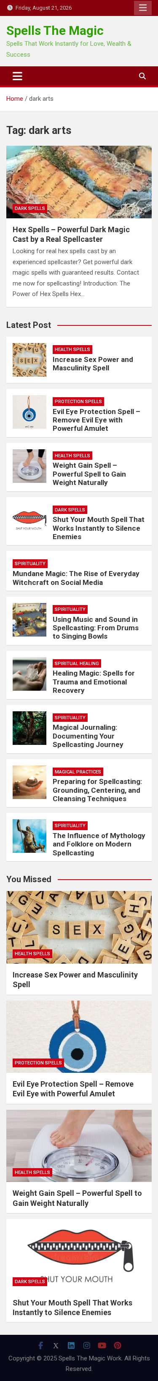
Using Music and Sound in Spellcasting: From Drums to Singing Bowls (96, 628)
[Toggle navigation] (17, 76)
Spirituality (30, 563)
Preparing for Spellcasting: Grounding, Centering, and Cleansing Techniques (97, 790)
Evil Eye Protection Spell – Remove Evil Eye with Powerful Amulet (96, 420)
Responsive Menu (143, 8)
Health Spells (72, 349)
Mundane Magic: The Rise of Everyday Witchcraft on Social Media (76, 577)
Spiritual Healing (77, 663)
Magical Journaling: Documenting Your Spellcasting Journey (88, 736)
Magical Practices (78, 772)
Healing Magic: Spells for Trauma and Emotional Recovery (94, 681)
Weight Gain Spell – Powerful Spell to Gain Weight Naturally (89, 474)
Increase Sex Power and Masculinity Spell (93, 363)
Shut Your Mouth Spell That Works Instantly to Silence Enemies (99, 528)
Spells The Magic (55, 30)
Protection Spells (78, 401)
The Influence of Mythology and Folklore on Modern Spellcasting (99, 844)
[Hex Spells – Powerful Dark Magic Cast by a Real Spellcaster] (79, 182)
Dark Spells (30, 208)
